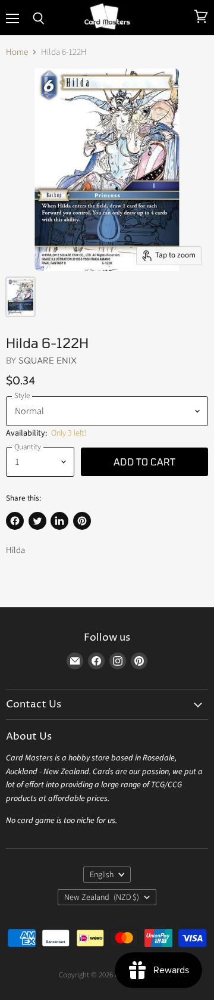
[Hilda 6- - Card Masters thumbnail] (20, 297)
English (102, 875)
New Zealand (101, 897)
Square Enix (47, 360)
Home (17, 52)
